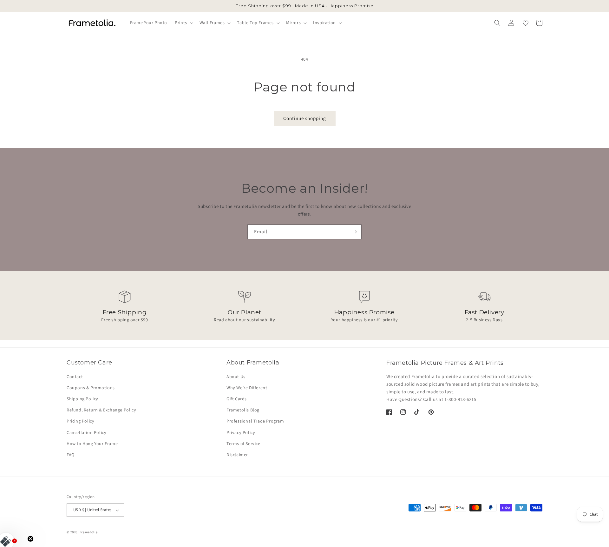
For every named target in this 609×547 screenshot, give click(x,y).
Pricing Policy (80, 421)
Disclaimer (237, 455)
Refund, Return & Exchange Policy (101, 410)
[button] (183, 23)
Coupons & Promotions (91, 388)
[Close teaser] (30, 539)
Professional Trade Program (255, 421)
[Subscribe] (354, 231)
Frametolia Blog (242, 410)
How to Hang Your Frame (92, 444)
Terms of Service (243, 444)
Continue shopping (304, 118)
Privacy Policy (240, 433)
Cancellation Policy (86, 433)
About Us (236, 377)
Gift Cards (236, 399)
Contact (75, 377)
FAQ (71, 455)
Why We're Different (246, 388)
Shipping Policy (82, 399)
